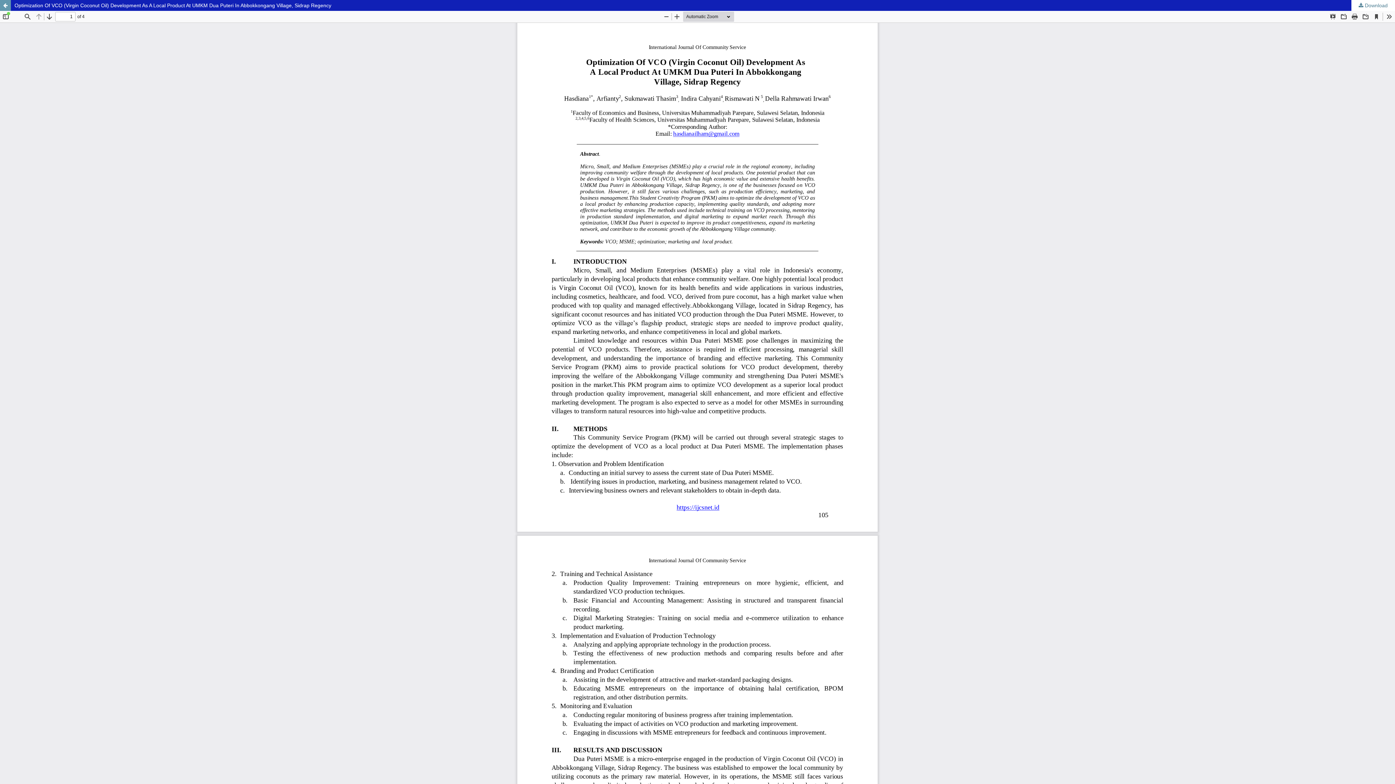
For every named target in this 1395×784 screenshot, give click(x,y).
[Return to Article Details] (5, 5)
